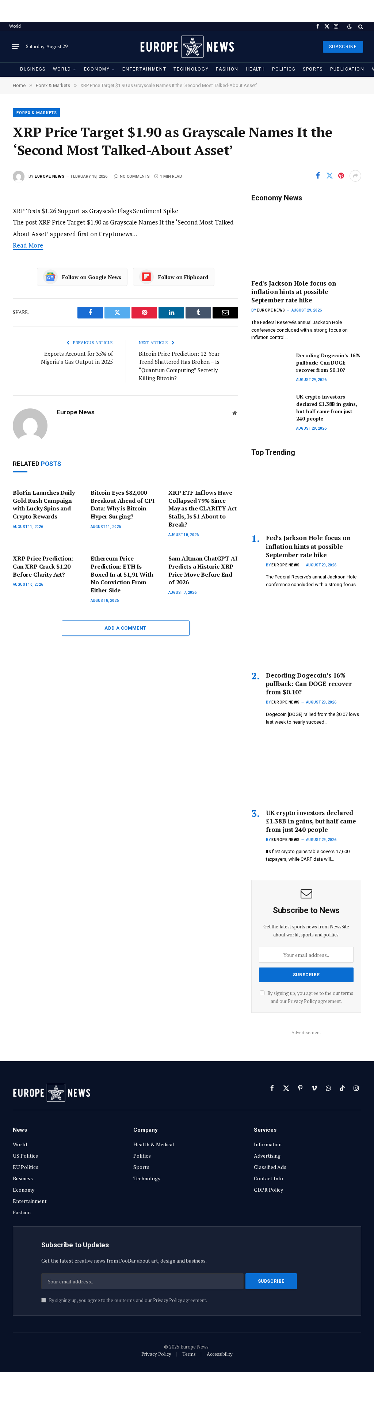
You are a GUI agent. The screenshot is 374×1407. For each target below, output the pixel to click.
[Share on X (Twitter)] (329, 176)
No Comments (135, 176)
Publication (347, 69)
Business (33, 69)
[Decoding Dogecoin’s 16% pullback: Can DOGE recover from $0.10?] (270, 364)
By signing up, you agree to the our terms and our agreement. (127, 1300)
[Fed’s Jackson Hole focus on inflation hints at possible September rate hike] (306, 240)
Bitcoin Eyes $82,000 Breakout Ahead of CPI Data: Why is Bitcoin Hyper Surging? (122, 504)
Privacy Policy (302, 1001)
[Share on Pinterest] (341, 176)
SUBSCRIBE (343, 46)
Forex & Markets (36, 112)
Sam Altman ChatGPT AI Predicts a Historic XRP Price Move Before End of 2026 (202, 570)
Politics (283, 69)
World (15, 26)
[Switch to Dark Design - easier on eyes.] (350, 26)
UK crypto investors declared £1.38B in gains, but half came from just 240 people (326, 407)
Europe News (50, 176)
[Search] (360, 26)
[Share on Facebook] (317, 176)
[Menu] (15, 47)
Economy (97, 69)
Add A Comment (125, 628)
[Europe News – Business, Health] (187, 46)
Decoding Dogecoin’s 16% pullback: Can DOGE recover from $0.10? (328, 362)
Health (255, 69)
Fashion (227, 69)
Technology (191, 69)
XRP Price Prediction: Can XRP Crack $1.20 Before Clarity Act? (43, 566)
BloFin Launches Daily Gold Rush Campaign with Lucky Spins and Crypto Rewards (44, 504)
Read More (28, 245)
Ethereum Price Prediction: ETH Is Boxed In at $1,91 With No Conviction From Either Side (122, 574)
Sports (313, 69)
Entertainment (144, 69)
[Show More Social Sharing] (355, 176)
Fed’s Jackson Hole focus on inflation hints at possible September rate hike (293, 291)
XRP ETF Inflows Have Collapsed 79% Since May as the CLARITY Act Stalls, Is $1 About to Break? (202, 508)
